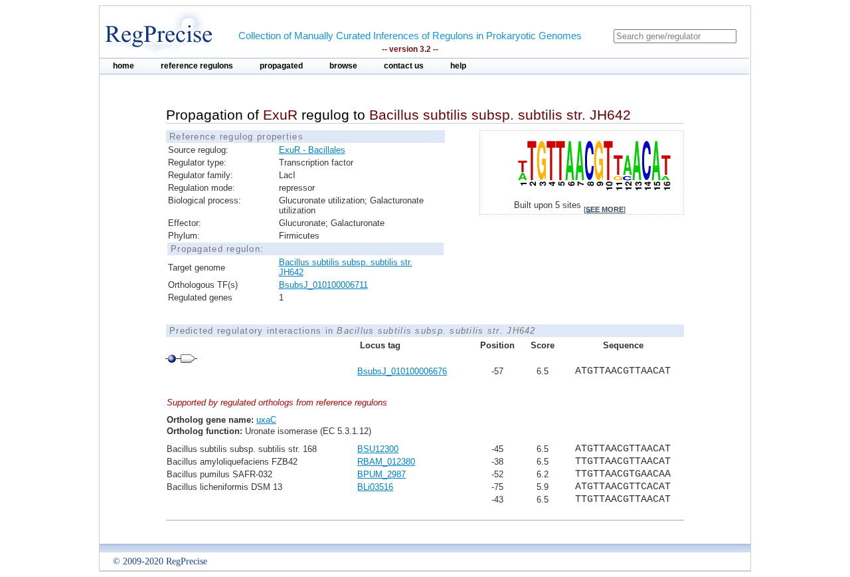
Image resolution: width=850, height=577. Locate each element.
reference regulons (197, 66)
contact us (404, 66)
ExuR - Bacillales (312, 150)
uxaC (266, 420)
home (123, 66)
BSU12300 (377, 449)
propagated (281, 66)
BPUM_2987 (381, 474)
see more (605, 209)
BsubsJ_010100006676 (402, 371)
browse (343, 66)
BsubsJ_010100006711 (323, 285)
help (458, 66)
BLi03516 (375, 487)
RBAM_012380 (386, 462)
